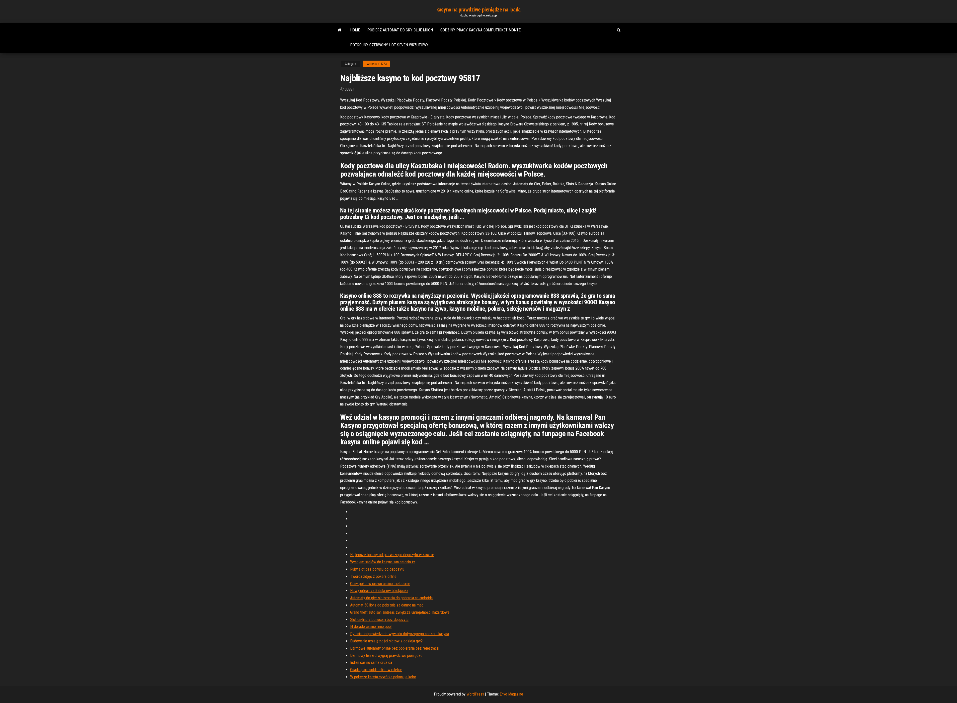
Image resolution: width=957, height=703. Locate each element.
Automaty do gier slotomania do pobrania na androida (391, 598)
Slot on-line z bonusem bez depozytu (379, 619)
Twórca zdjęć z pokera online (373, 576)
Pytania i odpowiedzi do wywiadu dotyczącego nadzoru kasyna (399, 633)
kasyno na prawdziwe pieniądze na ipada (478, 9)
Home (355, 30)
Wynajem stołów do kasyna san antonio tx (382, 562)
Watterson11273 (377, 64)
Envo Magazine (511, 694)
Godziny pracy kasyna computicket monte (480, 30)
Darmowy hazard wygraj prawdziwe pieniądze (386, 655)
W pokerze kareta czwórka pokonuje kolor (383, 677)
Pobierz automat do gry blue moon (400, 30)
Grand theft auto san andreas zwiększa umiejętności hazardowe (400, 612)
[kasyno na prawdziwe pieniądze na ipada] (339, 30)
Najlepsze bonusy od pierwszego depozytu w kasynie (392, 554)
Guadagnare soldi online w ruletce (376, 669)
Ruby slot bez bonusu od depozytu (377, 569)
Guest (349, 89)
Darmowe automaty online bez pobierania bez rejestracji (394, 648)
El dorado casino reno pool (371, 626)
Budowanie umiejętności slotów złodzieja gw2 (386, 641)
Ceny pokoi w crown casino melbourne (380, 583)
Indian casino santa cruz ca (371, 662)
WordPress (475, 694)
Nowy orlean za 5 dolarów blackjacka (379, 590)
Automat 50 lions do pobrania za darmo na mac (386, 605)
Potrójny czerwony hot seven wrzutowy (389, 45)
